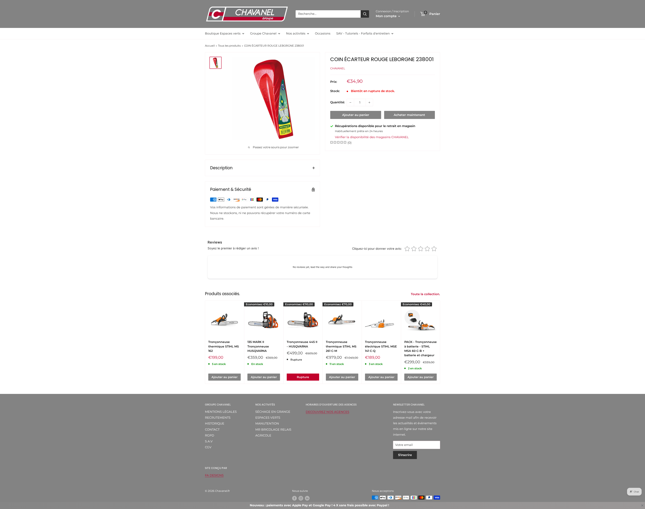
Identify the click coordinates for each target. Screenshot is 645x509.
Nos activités (295, 33)
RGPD (209, 435)
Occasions (322, 33)
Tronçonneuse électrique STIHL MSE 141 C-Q (381, 346)
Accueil (210, 45)
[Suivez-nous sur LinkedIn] (307, 498)
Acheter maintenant (409, 115)
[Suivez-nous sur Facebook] (294, 498)
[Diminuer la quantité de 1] (350, 102)
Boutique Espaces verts (223, 33)
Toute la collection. (426, 294)
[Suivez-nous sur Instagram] (300, 498)
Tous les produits (229, 45)
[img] (338, 143)
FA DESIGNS (214, 475)
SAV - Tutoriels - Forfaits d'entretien (363, 33)
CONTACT (212, 429)
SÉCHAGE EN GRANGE (272, 412)
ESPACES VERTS (267, 417)
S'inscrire (405, 455)
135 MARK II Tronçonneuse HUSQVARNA (258, 346)
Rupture (303, 377)
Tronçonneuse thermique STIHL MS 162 (223, 346)
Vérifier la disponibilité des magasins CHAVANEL (372, 137)
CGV (208, 447)
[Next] (440, 342)
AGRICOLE (263, 435)
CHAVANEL (337, 68)
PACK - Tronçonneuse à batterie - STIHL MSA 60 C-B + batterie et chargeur (420, 348)
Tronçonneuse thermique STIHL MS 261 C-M (341, 346)
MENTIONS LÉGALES (221, 412)
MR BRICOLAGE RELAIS (273, 429)
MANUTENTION (267, 423)
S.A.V (209, 441)
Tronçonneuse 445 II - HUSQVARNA (302, 344)
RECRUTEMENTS (217, 417)
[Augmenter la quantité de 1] (369, 102)
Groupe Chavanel (263, 33)
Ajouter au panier (355, 115)
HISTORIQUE (214, 423)
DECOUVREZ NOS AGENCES (327, 412)
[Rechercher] (365, 14)
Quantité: (337, 102)
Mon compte (386, 16)
